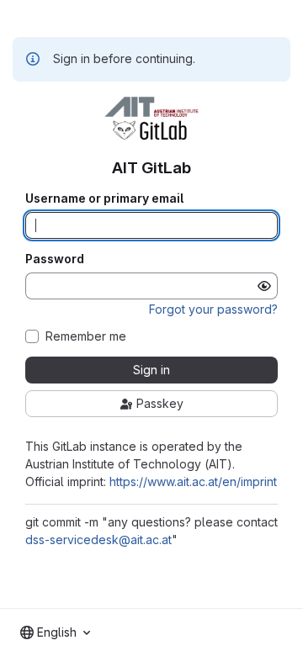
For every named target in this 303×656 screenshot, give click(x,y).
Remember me (85, 336)
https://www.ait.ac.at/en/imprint (193, 481)
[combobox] (55, 632)
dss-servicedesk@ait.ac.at (98, 539)
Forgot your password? (213, 309)
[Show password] (264, 285)
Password (54, 259)
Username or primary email (104, 198)
